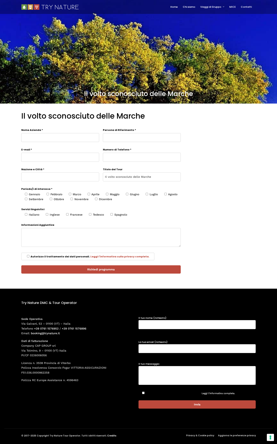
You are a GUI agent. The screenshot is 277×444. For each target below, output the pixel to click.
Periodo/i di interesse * (36, 189)
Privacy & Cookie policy (200, 435)
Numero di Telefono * (117, 149)
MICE (232, 7)
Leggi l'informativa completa (218, 393)
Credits (111, 435)
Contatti (246, 7)
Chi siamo (189, 7)
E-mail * (26, 149)
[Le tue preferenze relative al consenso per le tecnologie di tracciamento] (270, 437)
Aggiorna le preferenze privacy (237, 435)
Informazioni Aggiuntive (37, 225)
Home (174, 7)
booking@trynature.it (45, 333)
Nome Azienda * (32, 130)
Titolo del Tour (112, 169)
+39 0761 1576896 (74, 328)
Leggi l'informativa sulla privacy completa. (119, 256)
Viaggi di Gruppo (210, 7)
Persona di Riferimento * (119, 130)
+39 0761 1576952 (46, 328)
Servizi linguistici (32, 209)
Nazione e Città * (32, 169)
